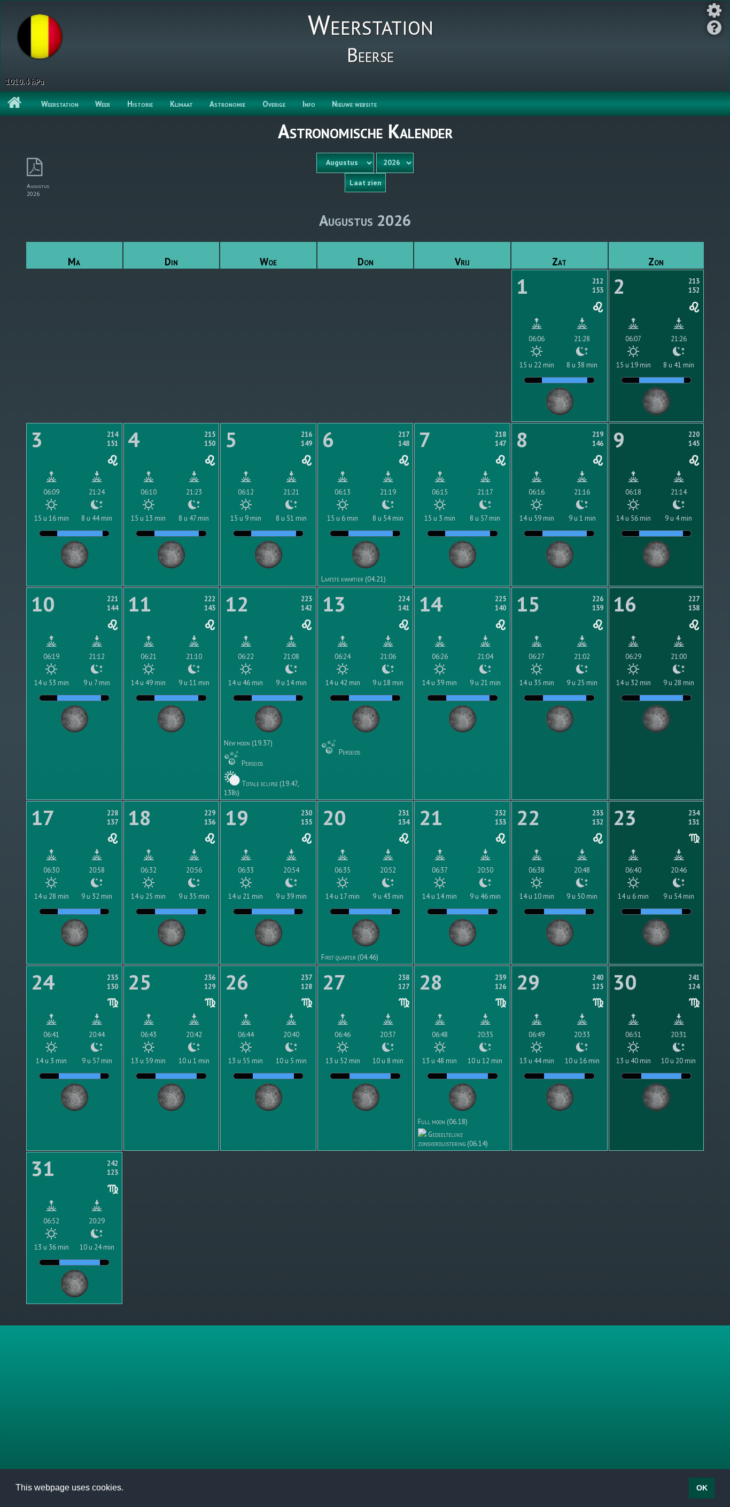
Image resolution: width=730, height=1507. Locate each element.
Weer (102, 104)
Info (308, 104)
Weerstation (60, 104)
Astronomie (227, 104)
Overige (273, 104)
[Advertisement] (365, 1401)
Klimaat (181, 104)
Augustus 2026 (38, 190)
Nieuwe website (354, 104)
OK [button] (702, 1488)
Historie (140, 104)
